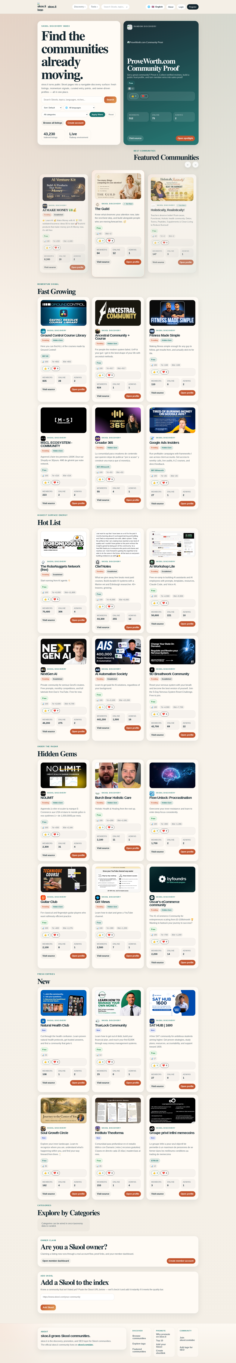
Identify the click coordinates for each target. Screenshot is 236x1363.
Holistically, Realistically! (113, 209)
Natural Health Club (55, 1025)
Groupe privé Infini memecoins (171, 1133)
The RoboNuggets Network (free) (60, 568)
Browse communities (139, 1337)
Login (181, 7)
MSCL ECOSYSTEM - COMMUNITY (56, 444)
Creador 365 (104, 442)
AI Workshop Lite (162, 566)
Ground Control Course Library (63, 335)
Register (193, 7)
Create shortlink (160, 1351)
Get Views (102, 902)
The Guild (49, 210)
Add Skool (48, 1307)
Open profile (77, 259)
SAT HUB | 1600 (160, 1025)
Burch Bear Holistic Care (113, 798)
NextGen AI (49, 674)
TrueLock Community (111, 1025)
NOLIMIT (47, 798)
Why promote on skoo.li (163, 1335)
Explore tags (139, 1344)
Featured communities (139, 1350)
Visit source (135, 138)
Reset (111, 114)
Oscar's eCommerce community (164, 903)
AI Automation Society (111, 674)
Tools (93, 7)
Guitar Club (49, 902)
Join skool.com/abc (187, 1339)
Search (110, 100)
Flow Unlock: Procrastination (170, 798)
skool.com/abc (85, 1345)
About (170, 7)
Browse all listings (52, 123)
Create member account (181, 1261)
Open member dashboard (55, 1261)
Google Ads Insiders (164, 442)
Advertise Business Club (168, 210)
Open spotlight (185, 138)
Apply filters (97, 114)
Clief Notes (103, 566)
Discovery (79, 7)
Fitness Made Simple (164, 335)
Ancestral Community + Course (112, 337)
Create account (75, 123)
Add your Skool (161, 1345)
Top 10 (159, 1340)
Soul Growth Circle (54, 1133)
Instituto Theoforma (109, 1133)
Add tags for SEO (186, 1348)
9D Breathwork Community (169, 674)
